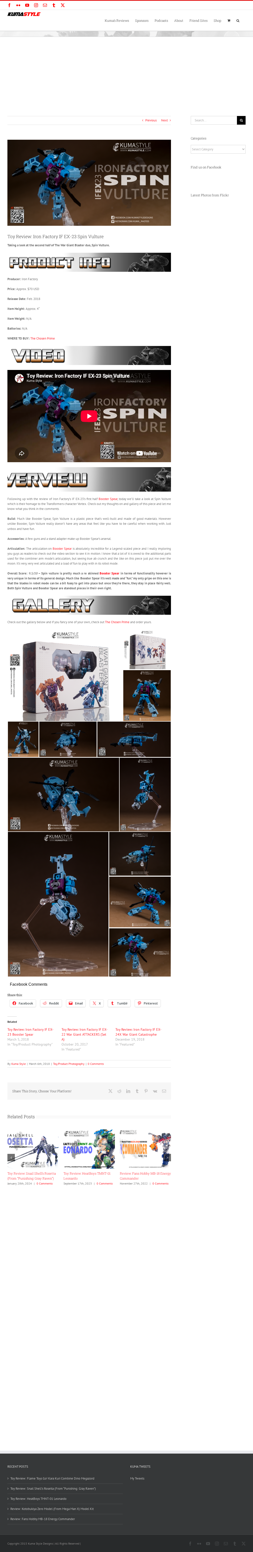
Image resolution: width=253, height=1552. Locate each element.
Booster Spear (108, 499)
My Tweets (137, 1478)
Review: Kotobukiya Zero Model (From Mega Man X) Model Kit (52, 1509)
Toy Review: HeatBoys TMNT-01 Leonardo (38, 1499)
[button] (237, 20)
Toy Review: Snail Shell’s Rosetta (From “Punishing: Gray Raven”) (53, 1488)
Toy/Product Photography (68, 1064)
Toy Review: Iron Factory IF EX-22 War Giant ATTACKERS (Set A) (84, 1034)
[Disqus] (89, 1249)
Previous (151, 120)
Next (164, 120)
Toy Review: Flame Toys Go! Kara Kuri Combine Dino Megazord (52, 1478)
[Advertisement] (126, 74)
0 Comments (96, 1064)
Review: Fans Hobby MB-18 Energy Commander (42, 1519)
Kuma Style (18, 1064)
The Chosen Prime (42, 338)
